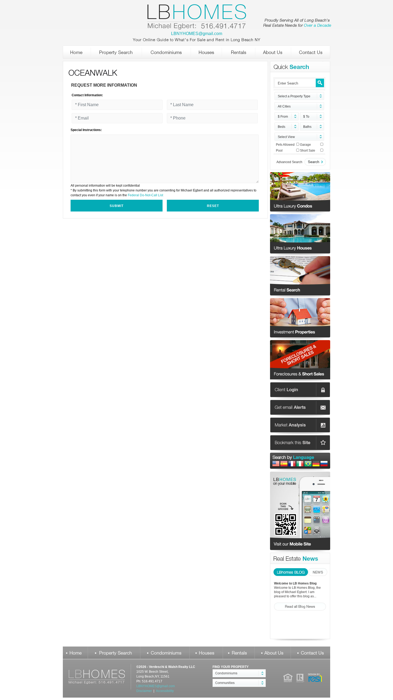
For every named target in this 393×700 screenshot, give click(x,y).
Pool (279, 150)
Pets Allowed (285, 145)
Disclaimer (144, 691)
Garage (305, 145)
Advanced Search (289, 162)
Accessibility (165, 691)
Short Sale (307, 150)
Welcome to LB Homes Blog (295, 583)
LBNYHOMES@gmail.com (196, 33)
